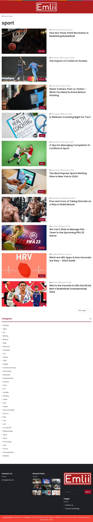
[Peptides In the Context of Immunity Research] (56, 492)
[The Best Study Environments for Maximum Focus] (37, 492)
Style (5, 438)
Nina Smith (54, 226)
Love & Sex (7, 427)
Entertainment (8, 378)
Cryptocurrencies (9, 368)
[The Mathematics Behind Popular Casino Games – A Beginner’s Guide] (46, 492)
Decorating (7, 371)
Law (4, 420)
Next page (82, 310)
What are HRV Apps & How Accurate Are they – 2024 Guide (70, 259)
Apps (5, 329)
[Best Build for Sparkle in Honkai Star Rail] (46, 481)
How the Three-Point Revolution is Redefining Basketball (68, 34)
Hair (4, 403)
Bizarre (5, 339)
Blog (4, 343)
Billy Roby (54, 254)
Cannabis (6, 350)
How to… (6, 413)
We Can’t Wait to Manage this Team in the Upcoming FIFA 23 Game (66, 232)
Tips (4, 445)
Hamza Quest (55, 30)
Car (4, 353)
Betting (5, 336)
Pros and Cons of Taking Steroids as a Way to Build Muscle (70, 203)
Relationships (8, 431)
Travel (5, 449)
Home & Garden (9, 410)
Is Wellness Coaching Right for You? (70, 117)
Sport (5, 435)
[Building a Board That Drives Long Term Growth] (56, 481)
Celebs (5, 364)
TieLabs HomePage (72, 508)
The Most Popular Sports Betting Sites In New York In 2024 (68, 175)
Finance (6, 382)
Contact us (69, 505)
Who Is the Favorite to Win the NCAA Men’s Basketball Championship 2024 (70, 288)
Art (4, 332)
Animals (6, 325)
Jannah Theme (8, 517)
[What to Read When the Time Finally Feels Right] (37, 486)
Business (6, 346)
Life (4, 424)
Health (5, 406)
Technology (7, 442)
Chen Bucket (55, 58)
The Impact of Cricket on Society (68, 60)
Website (6, 456)
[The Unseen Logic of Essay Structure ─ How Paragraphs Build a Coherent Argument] (56, 486)
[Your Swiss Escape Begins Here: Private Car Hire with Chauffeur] (46, 486)
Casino (5, 357)
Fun (4, 389)
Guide (5, 399)
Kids (4, 417)
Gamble (6, 392)
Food (5, 385)
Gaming (6, 396)
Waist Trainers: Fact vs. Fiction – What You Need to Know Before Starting (68, 92)
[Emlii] (46, 7)
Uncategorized (8, 452)
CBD (4, 360)
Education (6, 375)
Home (5, 16)
